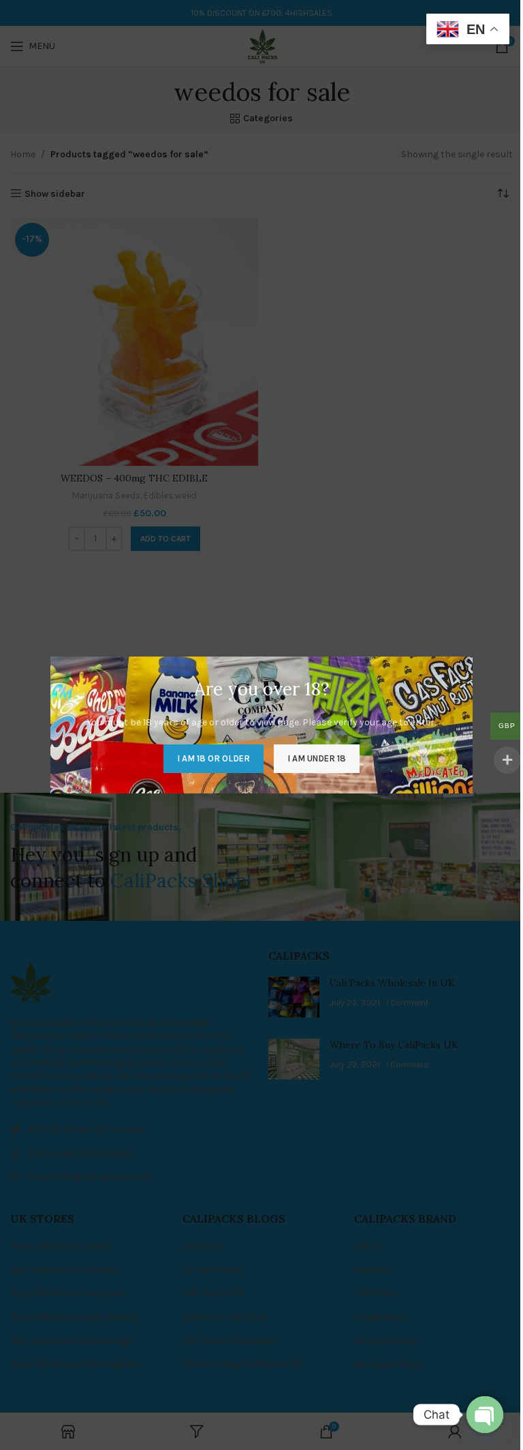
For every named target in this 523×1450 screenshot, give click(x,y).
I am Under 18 (316, 758)
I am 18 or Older (213, 758)
